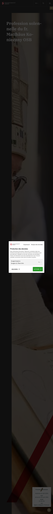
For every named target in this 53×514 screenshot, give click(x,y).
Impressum (26, 244)
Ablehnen (15, 269)
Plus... (39, 262)
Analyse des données (37, 244)
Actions (37, 269)
